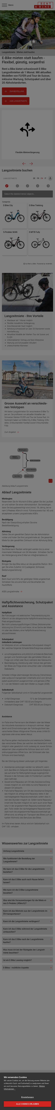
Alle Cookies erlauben (27, 1104)
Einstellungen (27, 1097)
